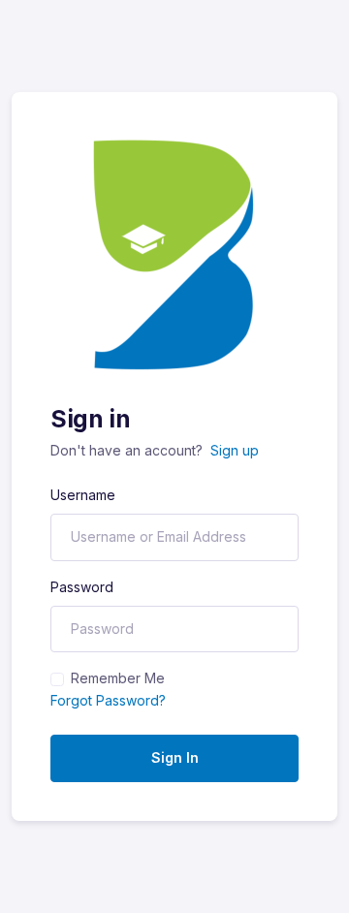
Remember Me (118, 678)
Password (81, 587)
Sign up (234, 450)
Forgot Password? (108, 700)
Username (82, 495)
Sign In (175, 757)
